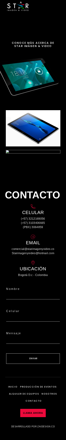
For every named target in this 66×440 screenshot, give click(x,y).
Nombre (13, 288)
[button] (60, 6)
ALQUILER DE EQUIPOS (24, 393)
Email (33, 242)
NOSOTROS (49, 393)
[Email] (33, 237)
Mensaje (13, 333)
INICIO (13, 386)
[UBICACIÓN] (33, 263)
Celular (13, 311)
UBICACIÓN (33, 268)
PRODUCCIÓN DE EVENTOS (38, 386)
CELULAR (33, 212)
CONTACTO (34, 401)
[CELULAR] (33, 206)
